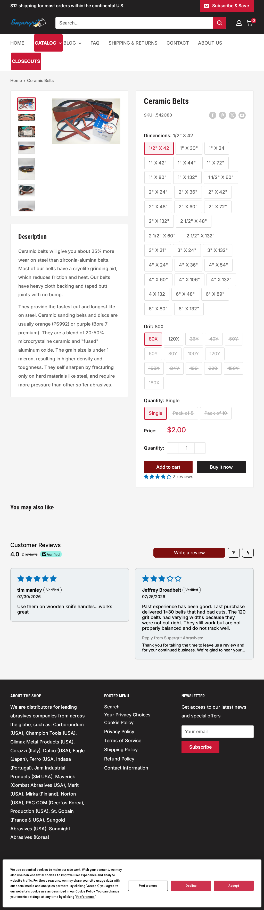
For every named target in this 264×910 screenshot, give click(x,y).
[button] (158, 476)
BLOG (69, 43)
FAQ (95, 43)
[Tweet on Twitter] (232, 115)
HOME (17, 43)
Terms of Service (122, 740)
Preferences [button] (85, 897)
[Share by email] (242, 115)
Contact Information (126, 768)
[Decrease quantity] (172, 448)
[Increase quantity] (200, 448)
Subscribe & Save (230, 5)
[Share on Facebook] (212, 115)
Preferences (148, 886)
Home (16, 80)
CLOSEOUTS (26, 61)
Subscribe (200, 747)
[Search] (219, 23)
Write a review (189, 552)
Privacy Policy (119, 731)
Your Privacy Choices (127, 714)
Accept (233, 886)
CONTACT (178, 43)
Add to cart (168, 467)
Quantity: (154, 448)
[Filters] (234, 553)
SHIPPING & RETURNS (133, 43)
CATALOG (45, 43)
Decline (191, 886)
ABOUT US (210, 43)
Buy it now (221, 467)
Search (112, 706)
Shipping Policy (121, 749)
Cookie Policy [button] (85, 891)
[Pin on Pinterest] (222, 115)
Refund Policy (119, 759)
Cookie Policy (119, 722)
